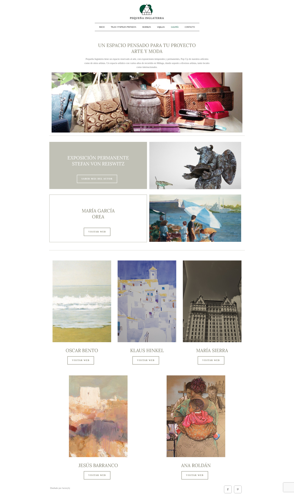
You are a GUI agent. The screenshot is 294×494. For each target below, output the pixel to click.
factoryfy (66, 488)
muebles (146, 27)
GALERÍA (175, 27)
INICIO (102, 27)
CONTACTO (190, 27)
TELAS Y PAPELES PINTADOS (123, 27)
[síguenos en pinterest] (238, 489)
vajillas (161, 27)
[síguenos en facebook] (228, 489)
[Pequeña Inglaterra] (147, 11)
